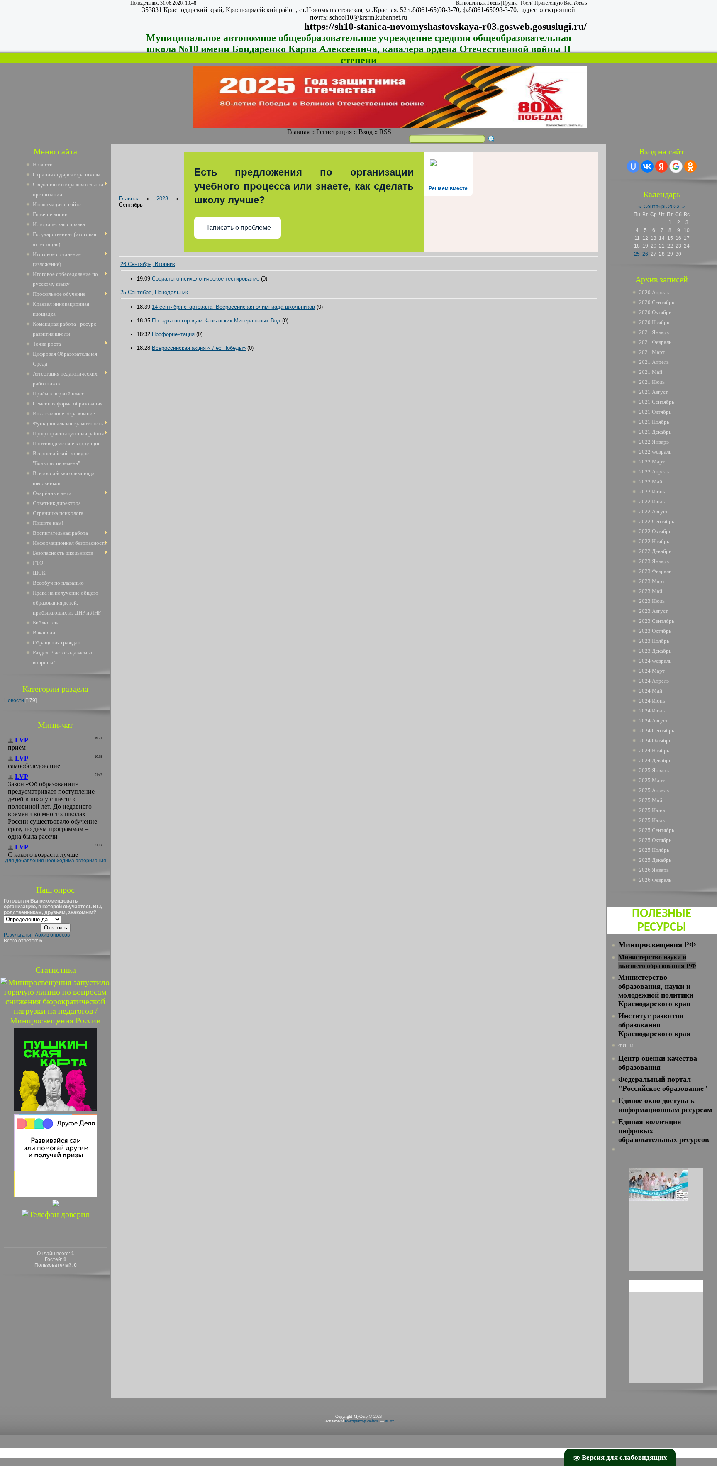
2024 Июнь (652, 701)
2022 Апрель (654, 471)
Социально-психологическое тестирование (205, 279)
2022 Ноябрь (654, 541)
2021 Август (653, 392)
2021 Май (650, 372)
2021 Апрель (654, 362)
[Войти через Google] (676, 166)
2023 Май (650, 591)
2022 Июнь (652, 491)
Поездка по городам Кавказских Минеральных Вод (216, 320)
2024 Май (650, 691)
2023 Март (652, 581)
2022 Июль (652, 501)
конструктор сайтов (361, 1421)
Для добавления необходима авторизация (55, 861)
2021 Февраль (655, 342)
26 (645, 254)
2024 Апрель (654, 681)
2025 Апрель (654, 790)
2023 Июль (652, 601)
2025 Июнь (652, 810)
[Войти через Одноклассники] (690, 166)
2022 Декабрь (655, 551)
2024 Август (653, 720)
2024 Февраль (655, 661)
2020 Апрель (654, 292)
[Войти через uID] (633, 166)
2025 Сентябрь (656, 830)
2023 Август (653, 611)
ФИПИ (626, 1045)
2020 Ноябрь (654, 322)
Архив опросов (52, 935)
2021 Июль (652, 382)
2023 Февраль (655, 571)
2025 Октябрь (655, 840)
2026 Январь (654, 870)
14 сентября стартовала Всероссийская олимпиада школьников (233, 307)
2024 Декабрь (655, 760)
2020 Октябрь (655, 312)
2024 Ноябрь (654, 750)
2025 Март (652, 780)
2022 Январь (654, 442)
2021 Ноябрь (654, 422)
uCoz (389, 1421)
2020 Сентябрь (656, 302)
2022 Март (652, 462)
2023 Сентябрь (656, 621)
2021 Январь (654, 332)
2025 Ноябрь (654, 850)
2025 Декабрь (655, 860)
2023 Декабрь (655, 651)
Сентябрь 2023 (662, 207)
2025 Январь (654, 770)
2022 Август (653, 511)
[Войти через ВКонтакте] (647, 166)
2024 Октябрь (655, 740)
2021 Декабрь (655, 432)
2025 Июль (652, 820)
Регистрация (334, 131)
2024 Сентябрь (656, 730)
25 (637, 254)
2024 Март (652, 671)
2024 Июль (652, 710)
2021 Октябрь (655, 412)
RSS (385, 131)
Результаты (17, 935)
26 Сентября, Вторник (147, 264)
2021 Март (652, 352)
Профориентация (173, 334)
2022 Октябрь (655, 531)
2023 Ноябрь (654, 641)
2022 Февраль (655, 452)
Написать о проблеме (237, 227)
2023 (162, 198)
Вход (365, 131)
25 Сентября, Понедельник (154, 292)
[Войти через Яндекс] (661, 166)
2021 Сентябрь (656, 402)
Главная (298, 131)
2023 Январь (654, 561)
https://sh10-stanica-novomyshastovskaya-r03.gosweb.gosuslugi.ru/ (445, 26)
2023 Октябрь (655, 631)
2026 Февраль (655, 880)
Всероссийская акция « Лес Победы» (199, 348)
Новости (14, 700)
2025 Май (650, 800)
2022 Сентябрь (656, 521)
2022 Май (650, 481)
